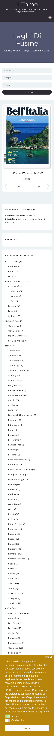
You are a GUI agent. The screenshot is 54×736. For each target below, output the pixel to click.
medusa (12, 494)
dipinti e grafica (16, 336)
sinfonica (12, 316)
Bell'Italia (12, 628)
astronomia (14, 380)
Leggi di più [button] (42, 711)
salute (11, 568)
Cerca (28, 92)
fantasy (12, 449)
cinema (12, 266)
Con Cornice (14, 331)
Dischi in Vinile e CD (14, 281)
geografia (13, 648)
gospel (14, 296)
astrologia (13, 375)
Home (7, 50)
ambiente (13, 355)
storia (11, 583)
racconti (12, 534)
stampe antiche (16, 341)
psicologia (13, 529)
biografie (12, 385)
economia (13, 420)
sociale (12, 573)
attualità (12, 618)
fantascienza (14, 445)
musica (11, 499)
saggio (11, 564)
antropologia (14, 360)
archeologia (14, 365)
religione (13, 549)
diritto (11, 410)
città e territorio (16, 395)
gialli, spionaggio (16, 479)
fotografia (13, 464)
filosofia (12, 455)
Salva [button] (27, 728)
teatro (11, 588)
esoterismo (13, 440)
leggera (12, 306)
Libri (7, 346)
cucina (11, 405)
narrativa (12, 504)
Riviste (8, 608)
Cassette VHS (12, 261)
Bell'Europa (14, 623)
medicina (12, 489)
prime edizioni (15, 524)
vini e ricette (14, 593)
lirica (10, 276)
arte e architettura (17, 370)
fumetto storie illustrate (20, 469)
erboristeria (14, 425)
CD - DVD (13, 286)
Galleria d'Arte (12, 321)
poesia (11, 514)
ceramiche (13, 326)
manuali (12, 484)
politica (11, 519)
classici (11, 400)
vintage (12, 598)
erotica (11, 271)
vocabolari (13, 603)
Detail (17, 186)
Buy (39, 186)
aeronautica (14, 350)
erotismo (12, 435)
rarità (11, 544)
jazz (13, 301)
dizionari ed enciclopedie (20, 415)
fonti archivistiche (17, 459)
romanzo (13, 554)
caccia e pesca (15, 390)
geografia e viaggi (17, 474)
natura (11, 509)
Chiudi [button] (48, 657)
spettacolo (13, 578)
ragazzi (12, 539)
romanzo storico (16, 558)
